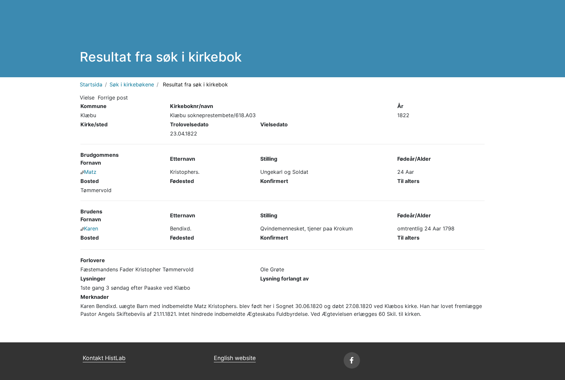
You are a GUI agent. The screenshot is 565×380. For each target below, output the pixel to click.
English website (235, 357)
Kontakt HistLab (104, 357)
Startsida (91, 84)
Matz (90, 172)
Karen (91, 228)
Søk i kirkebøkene (132, 84)
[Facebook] (352, 360)
